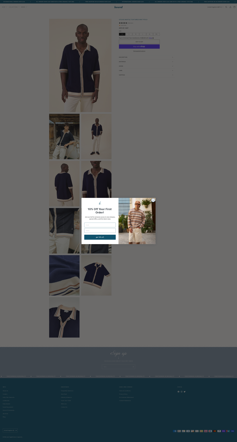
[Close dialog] (153, 200)
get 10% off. (100, 237)
